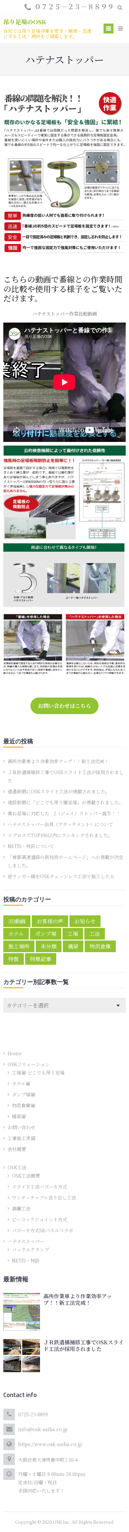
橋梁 (73, 946)
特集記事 (40, 959)
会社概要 (17, 1149)
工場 (72, 934)
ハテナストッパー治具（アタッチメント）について (60, 824)
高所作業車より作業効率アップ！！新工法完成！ (58, 761)
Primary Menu (108, 29)
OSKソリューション (29, 1064)
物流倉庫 (100, 946)
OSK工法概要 (26, 1175)
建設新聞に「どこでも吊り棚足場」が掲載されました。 (65, 802)
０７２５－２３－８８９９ (74, 6)
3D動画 (16, 921)
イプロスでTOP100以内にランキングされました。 (60, 835)
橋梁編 (19, 1116)
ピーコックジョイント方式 (39, 1219)
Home (15, 1053)
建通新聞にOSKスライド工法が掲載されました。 (59, 791)
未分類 (49, 946)
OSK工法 (17, 1167)
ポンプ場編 (23, 1094)
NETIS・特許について (31, 846)
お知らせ (85, 921)
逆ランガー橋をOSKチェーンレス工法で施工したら (61, 876)
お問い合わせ (21, 1127)
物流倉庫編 (23, 1105)
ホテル (16, 934)
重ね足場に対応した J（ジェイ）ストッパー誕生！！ (64, 813)
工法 (94, 934)
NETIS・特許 (26, 1260)
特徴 (13, 959)
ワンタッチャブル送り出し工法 (44, 1197)
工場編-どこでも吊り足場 (38, 1072)
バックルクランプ (30, 1249)
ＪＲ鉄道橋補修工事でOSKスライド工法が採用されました (83, 1345)
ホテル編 (21, 1083)
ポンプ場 (45, 934)
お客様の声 (50, 921)
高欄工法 (21, 1208)
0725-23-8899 (33, 1414)
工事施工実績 (21, 1138)
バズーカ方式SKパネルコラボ (42, 1230)
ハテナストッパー (26, 1241)
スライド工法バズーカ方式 (39, 1186)
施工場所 (18, 946)
